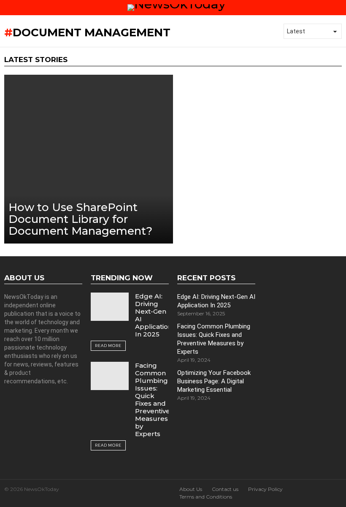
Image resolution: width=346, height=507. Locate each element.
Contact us (225, 489)
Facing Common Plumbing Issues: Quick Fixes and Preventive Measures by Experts (152, 399)
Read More (108, 345)
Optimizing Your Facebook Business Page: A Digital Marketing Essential (214, 381)
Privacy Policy (265, 489)
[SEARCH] (338, 7)
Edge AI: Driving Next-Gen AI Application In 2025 (153, 315)
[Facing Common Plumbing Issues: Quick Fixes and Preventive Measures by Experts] (110, 376)
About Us (190, 489)
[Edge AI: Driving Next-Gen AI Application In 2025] (110, 307)
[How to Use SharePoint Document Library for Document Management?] (88, 159)
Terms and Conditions (205, 496)
